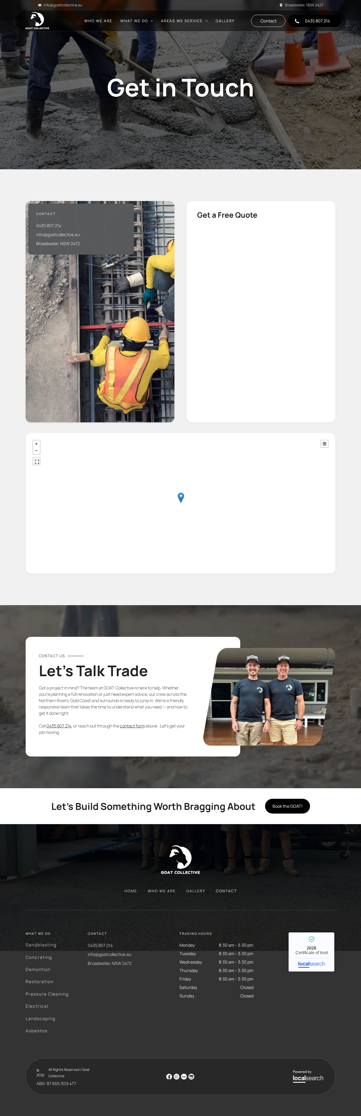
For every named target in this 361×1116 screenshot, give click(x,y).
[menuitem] (98, 21)
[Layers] (324, 443)
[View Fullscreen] (36, 461)
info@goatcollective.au (63, 4)
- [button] (36, 450)
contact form (132, 726)
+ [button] (36, 443)
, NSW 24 (311, 4)
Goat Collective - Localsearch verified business (311, 952)
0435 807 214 (48, 225)
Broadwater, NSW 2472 (58, 243)
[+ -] (180, 503)
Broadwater (294, 4)
